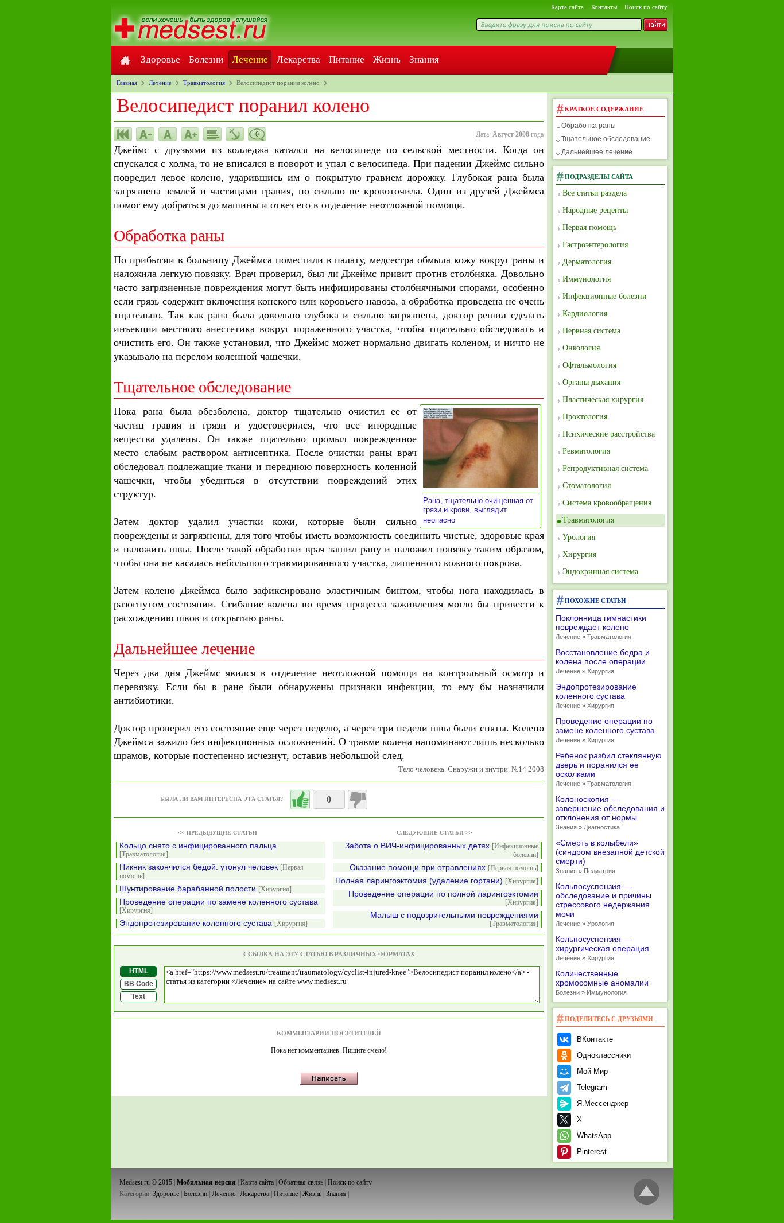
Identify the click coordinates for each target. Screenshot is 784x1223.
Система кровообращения (606, 502)
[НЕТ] (357, 799)
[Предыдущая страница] (122, 134)
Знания (424, 59)
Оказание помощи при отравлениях (444, 867)
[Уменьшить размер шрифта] (145, 134)
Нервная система (591, 330)
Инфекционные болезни (604, 296)
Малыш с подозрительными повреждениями (454, 919)
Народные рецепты (595, 210)
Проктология (584, 416)
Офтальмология (589, 365)
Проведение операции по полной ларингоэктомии (443, 898)
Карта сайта (567, 6)
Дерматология (586, 262)
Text (138, 996)
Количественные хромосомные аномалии (602, 982)
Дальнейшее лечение (596, 152)
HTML (138, 971)
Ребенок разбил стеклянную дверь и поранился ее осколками (609, 769)
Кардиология (584, 313)
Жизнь (387, 59)
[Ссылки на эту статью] (234, 134)
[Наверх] (646, 1192)
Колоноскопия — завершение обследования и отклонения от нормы (610, 812)
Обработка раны (588, 126)
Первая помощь (589, 227)
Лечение (250, 59)
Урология (578, 537)
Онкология (581, 348)
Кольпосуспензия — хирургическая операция (602, 947)
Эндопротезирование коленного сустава (213, 923)
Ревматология (586, 451)
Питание (346, 59)
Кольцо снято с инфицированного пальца (198, 850)
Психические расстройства (608, 434)
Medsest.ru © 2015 (145, 1182)
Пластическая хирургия (602, 399)
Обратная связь (300, 1182)
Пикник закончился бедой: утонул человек (211, 871)
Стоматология (586, 485)
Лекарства (298, 59)
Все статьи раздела (594, 193)
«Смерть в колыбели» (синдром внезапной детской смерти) (610, 856)
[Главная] (125, 59)
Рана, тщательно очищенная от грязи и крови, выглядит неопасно (478, 510)
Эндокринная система (600, 571)
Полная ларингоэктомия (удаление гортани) (436, 881)
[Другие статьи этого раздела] (212, 134)
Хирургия (579, 554)
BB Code (138, 984)
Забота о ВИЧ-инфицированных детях (441, 850)
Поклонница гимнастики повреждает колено (601, 626)
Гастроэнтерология (595, 244)
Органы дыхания (591, 382)
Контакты (604, 6)
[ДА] (300, 799)
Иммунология (586, 279)
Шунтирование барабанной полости (205, 889)
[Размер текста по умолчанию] (167, 134)
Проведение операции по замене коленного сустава (218, 906)
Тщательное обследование (605, 139)
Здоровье (160, 59)
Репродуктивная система (605, 468)
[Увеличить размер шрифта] (190, 134)
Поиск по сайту (645, 6)
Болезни (206, 59)
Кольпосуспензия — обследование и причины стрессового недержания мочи (603, 904)
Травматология (588, 520)
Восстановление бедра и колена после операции (603, 661)
